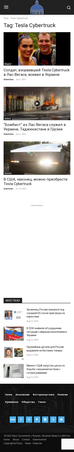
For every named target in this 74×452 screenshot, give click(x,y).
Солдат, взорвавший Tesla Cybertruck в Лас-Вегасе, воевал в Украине (37, 72)
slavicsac (8, 188)
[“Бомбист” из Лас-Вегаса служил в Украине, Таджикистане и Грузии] (37, 103)
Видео (8, 64)
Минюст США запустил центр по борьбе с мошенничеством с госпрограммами (46, 369)
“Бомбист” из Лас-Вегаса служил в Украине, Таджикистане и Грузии (35, 127)
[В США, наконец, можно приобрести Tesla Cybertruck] (37, 158)
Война (8, 118)
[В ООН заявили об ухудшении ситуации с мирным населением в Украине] (14, 334)
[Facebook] (21, 419)
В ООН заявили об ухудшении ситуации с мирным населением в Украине (47, 332)
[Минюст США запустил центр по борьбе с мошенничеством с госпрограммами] (14, 371)
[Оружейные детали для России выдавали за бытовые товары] (14, 352)
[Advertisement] (37, 244)
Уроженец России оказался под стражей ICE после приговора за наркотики (46, 313)
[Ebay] (13, 419)
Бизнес (8, 173)
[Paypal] (37, 419)
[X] (53, 419)
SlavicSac (9, 79)
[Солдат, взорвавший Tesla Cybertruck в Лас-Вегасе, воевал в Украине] (37, 49)
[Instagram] (29, 419)
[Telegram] (45, 419)
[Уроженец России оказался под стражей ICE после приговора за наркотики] (14, 315)
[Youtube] (61, 419)
